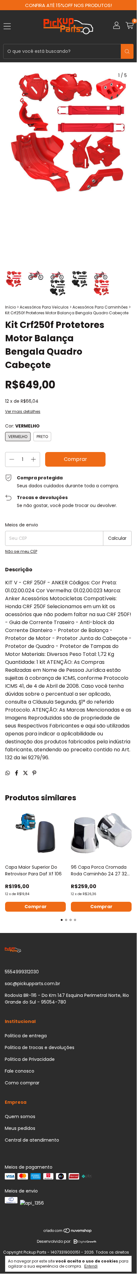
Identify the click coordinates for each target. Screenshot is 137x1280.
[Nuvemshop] (67, 1232)
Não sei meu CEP (21, 551)
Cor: (22, 426)
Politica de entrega (26, 1036)
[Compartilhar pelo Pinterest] (34, 773)
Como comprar (22, 1083)
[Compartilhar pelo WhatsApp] (8, 773)
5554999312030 (22, 972)
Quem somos (20, 1116)
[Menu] (7, 26)
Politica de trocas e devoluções (39, 1047)
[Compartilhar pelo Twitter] (26, 773)
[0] (130, 26)
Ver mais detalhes (22, 411)
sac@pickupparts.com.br (32, 983)
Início (10, 307)
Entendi (91, 1266)
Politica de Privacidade (30, 1059)
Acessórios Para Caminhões (100, 307)
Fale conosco (19, 1071)
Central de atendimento (32, 1140)
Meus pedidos (20, 1128)
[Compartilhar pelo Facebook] (17, 773)
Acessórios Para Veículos (44, 307)
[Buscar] (127, 51)
